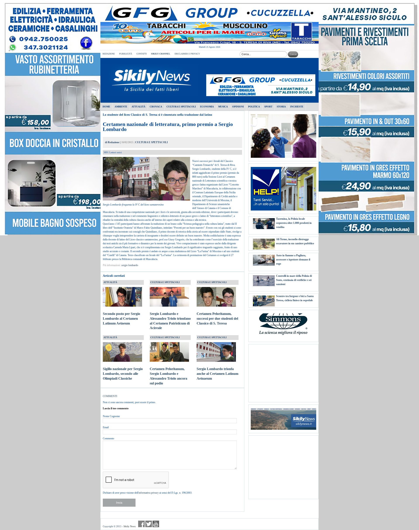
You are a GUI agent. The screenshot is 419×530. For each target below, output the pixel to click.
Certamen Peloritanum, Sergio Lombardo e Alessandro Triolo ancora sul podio (168, 376)
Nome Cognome (111, 416)
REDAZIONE (109, 54)
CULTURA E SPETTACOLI (151, 142)
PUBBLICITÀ (125, 54)
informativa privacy (149, 492)
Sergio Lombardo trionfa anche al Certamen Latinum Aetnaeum (217, 373)
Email (106, 427)
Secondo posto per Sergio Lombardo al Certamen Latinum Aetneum (121, 318)
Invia (119, 502)
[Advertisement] (283, 371)
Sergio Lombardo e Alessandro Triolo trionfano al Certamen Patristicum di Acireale (170, 321)
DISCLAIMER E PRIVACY (187, 54)
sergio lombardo (129, 265)
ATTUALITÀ (110, 282)
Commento (108, 438)
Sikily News (130, 526)
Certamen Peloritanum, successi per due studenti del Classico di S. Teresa (217, 318)
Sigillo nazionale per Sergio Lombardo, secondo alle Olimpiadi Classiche (123, 373)
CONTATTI (141, 54)
